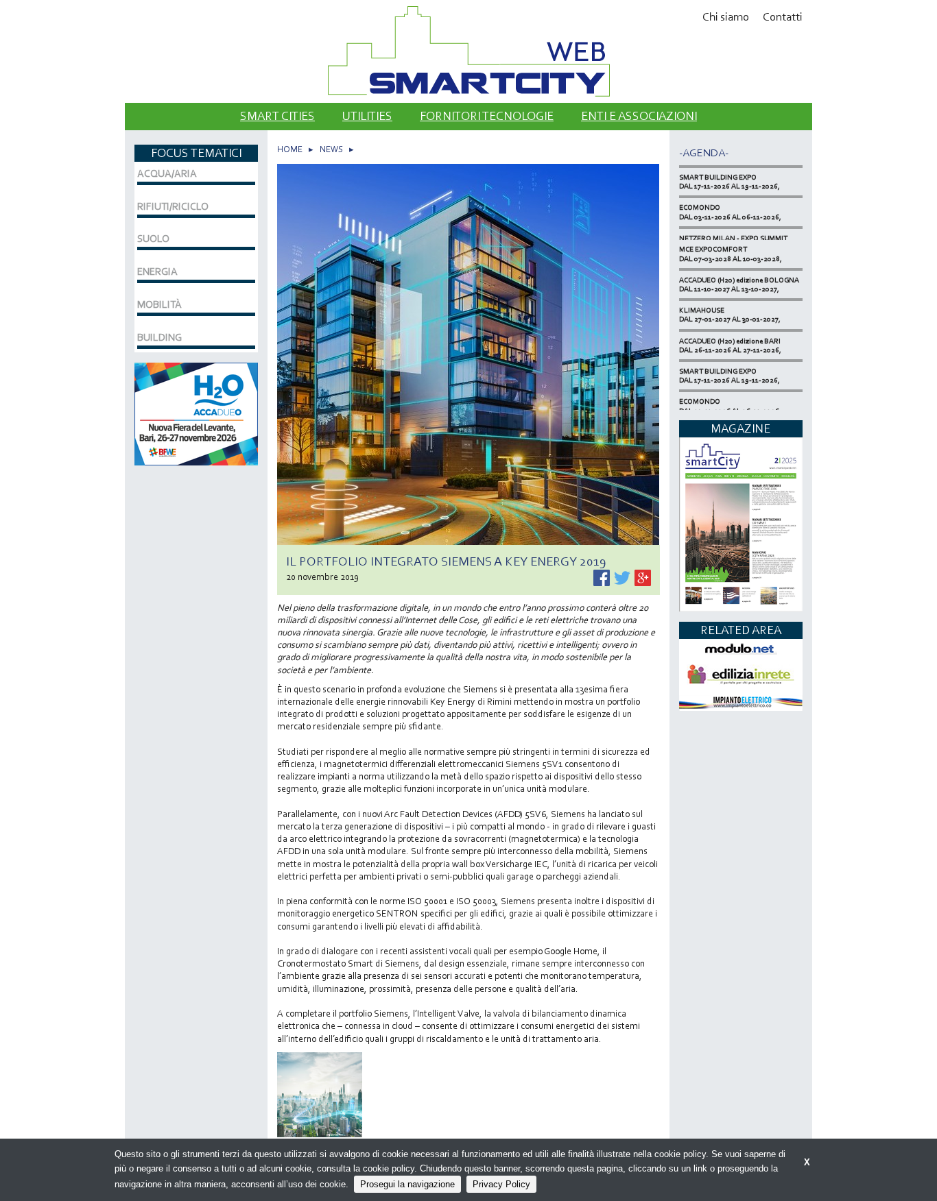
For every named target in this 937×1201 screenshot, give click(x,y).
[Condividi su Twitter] (623, 576)
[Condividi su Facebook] (602, 576)
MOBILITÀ (159, 304)
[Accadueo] (196, 412)
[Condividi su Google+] (642, 576)
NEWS (331, 149)
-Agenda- (703, 152)
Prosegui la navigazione (407, 1184)
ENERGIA (157, 271)
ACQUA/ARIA (167, 173)
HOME (290, 149)
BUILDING (159, 337)
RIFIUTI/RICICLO (173, 206)
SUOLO (153, 238)
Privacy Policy (501, 1184)
